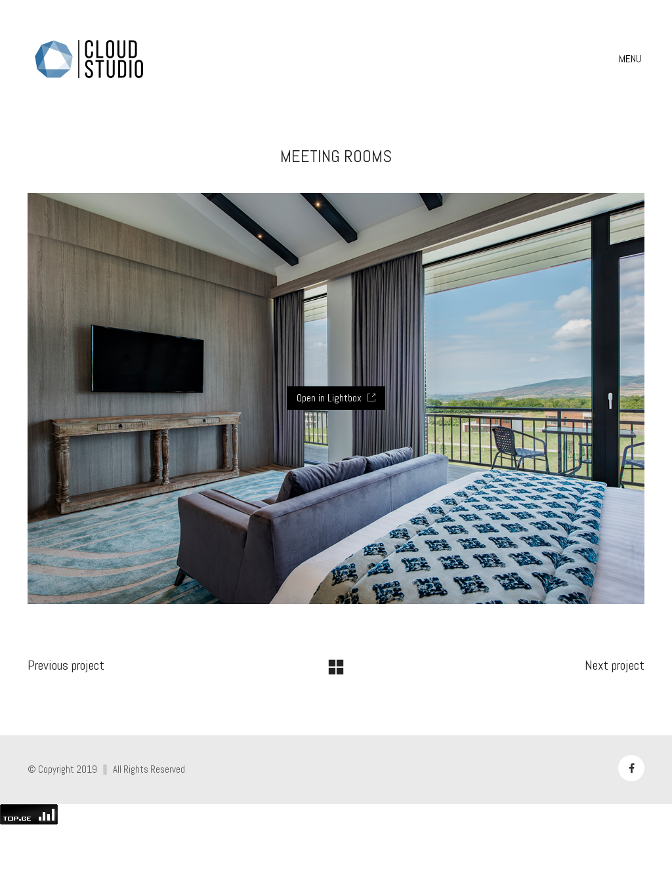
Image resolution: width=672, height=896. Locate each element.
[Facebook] (631, 768)
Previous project (66, 665)
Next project (614, 665)
